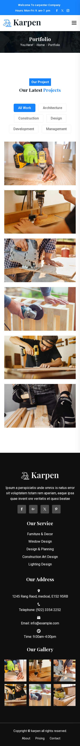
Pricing (40, 738)
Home (41, 45)
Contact (55, 738)
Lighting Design (40, 564)
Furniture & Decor (40, 534)
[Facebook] (56, 11)
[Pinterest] (56, 509)
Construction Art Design (40, 557)
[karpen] (22, 23)
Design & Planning (40, 549)
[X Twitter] (62, 11)
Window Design (40, 541)
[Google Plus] (33, 509)
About (26, 738)
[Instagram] (68, 11)
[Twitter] (45, 509)
